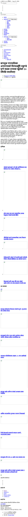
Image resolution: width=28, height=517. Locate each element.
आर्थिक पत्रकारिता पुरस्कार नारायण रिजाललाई (13, 413)
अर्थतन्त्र (6, 19)
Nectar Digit (11, 515)
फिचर (8, 38)
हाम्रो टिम (6, 58)
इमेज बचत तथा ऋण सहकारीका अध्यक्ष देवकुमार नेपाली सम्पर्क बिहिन (14, 214)
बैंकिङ (8, 23)
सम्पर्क (5, 56)
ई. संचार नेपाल (11, 75)
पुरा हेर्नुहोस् (3, 504)
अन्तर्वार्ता (6, 42)
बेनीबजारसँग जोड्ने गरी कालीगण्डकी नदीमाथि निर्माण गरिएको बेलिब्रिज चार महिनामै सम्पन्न (15, 258)
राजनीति (5, 30)
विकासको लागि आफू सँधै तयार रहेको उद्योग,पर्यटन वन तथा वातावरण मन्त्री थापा (15, 282)
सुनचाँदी (8, 20)
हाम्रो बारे (9, 59)
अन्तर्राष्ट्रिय (6, 33)
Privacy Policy (7, 55)
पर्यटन (8, 27)
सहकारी (8, 25)
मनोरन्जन (6, 36)
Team (5, 493)
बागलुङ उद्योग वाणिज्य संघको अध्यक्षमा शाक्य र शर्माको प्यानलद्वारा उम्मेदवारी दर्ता (13, 471)
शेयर (8, 22)
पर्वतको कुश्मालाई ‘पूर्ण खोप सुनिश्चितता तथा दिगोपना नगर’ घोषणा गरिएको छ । (15, 168)
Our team (6, 54)
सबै (1, 289)
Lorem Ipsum (7, 52)
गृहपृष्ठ (5, 17)
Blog (5, 51)
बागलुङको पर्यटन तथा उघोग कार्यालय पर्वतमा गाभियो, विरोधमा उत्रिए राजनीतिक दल (12, 336)
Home (5, 490)
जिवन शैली (9, 39)
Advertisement (7, 49)
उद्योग (8, 26)
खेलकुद (5, 32)
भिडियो (5, 34)
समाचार (5, 29)
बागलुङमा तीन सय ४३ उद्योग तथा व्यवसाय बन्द (13, 457)
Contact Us (6, 496)
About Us (6, 492)
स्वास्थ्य (5, 41)
